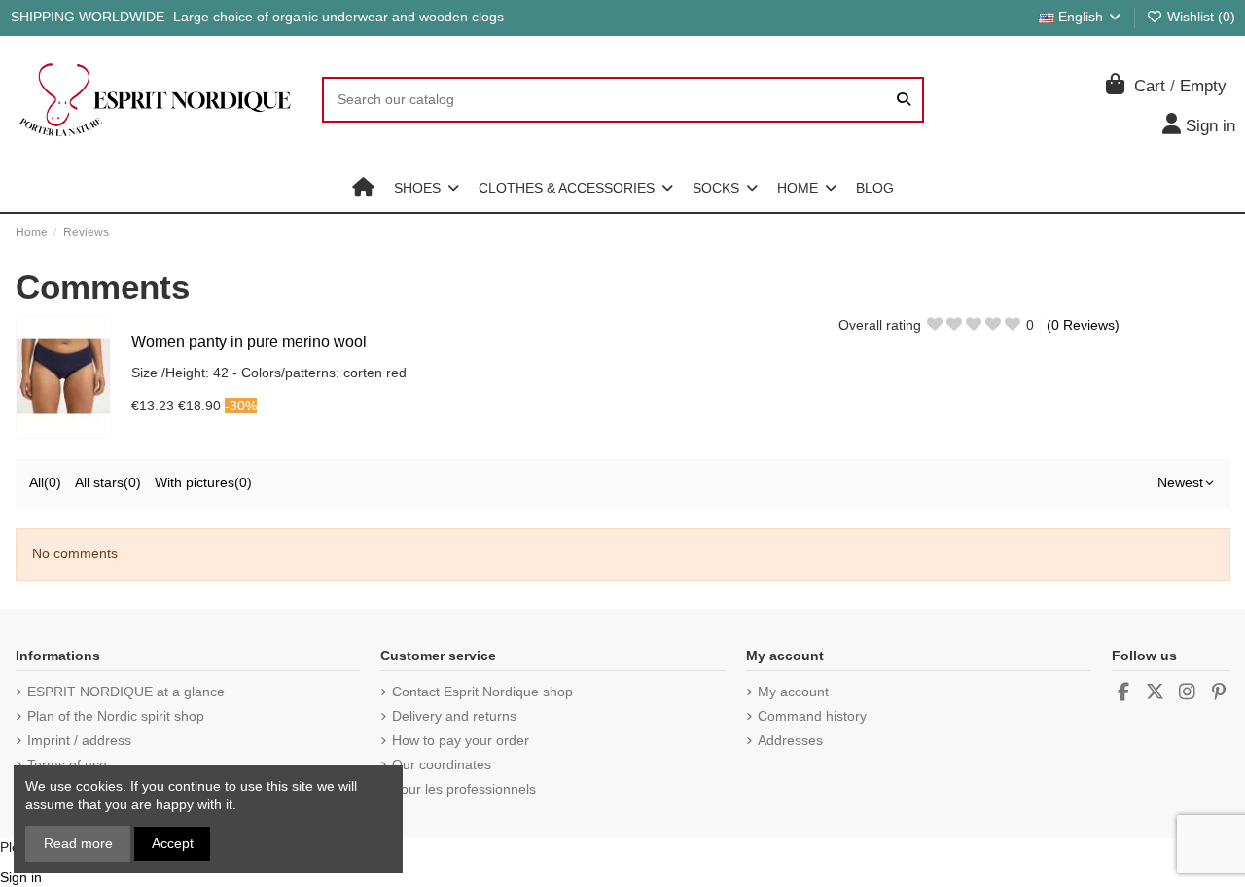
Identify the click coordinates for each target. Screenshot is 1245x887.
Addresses (790, 740)
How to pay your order (460, 740)
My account (793, 691)
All (45, 482)
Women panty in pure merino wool (249, 342)
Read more (78, 843)
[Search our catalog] (903, 100)
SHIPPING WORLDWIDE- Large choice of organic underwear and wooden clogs (257, 16)
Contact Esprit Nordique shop (482, 691)
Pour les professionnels (464, 789)
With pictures (203, 482)
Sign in (21, 877)
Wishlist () (1199, 16)
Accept (173, 843)
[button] (426, 187)
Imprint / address (79, 740)
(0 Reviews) (1083, 325)
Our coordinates (441, 764)
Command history (812, 716)
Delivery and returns (454, 716)
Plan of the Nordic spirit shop (115, 716)
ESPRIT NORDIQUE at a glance (126, 691)
